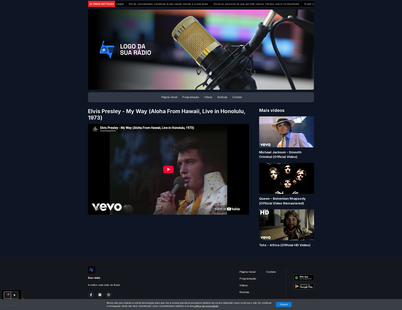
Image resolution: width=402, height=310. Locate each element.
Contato (237, 97)
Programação (190, 97)
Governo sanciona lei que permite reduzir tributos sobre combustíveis (220, 3)
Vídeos (208, 97)
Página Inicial (169, 97)
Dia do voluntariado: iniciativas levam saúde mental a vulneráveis (132, 3)
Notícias (222, 97)
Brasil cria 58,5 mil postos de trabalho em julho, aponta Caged (306, 3)
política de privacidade (205, 306)
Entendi (284, 304)
